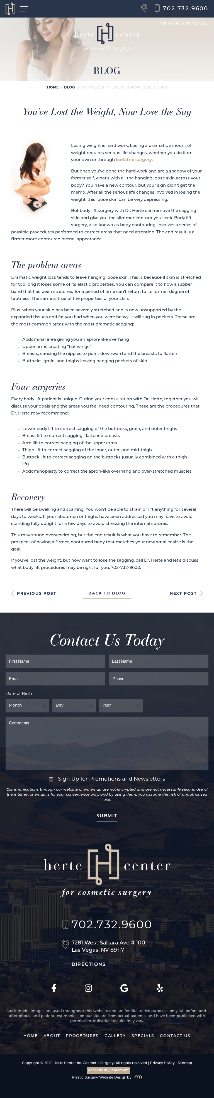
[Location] (145, 8)
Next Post (183, 594)
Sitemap (185, 1063)
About (51, 1036)
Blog (69, 87)
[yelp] (160, 991)
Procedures (82, 1036)
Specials (143, 1036)
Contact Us (175, 1036)
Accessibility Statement (108, 1070)
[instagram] (88, 991)
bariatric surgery (134, 160)
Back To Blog (106, 593)
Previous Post (37, 594)
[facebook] (54, 991)
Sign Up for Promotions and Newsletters (111, 779)
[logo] (13, 9)
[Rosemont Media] (137, 1077)
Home (53, 87)
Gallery (115, 1036)
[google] (124, 991)
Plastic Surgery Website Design (99, 1077)
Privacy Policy (162, 1063)
